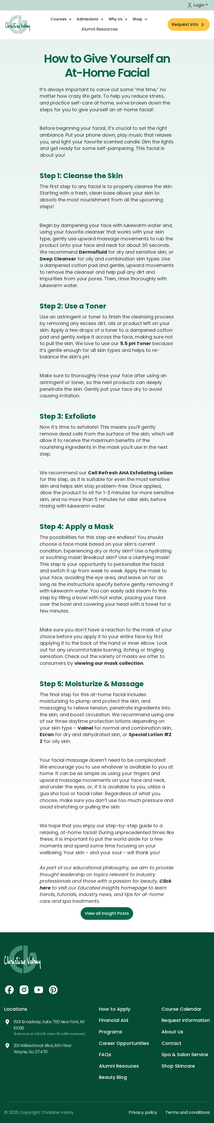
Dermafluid (93, 252)
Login (199, 5)
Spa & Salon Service (185, 1054)
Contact (171, 1043)
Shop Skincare (178, 1066)
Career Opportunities (124, 1043)
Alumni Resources (99, 29)
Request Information (186, 1020)
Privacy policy (143, 1112)
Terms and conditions (187, 1112)
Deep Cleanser (58, 258)
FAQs (105, 1054)
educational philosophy (101, 867)
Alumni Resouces (119, 1066)
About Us (172, 1031)
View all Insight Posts (107, 913)
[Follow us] (9, 990)
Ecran (47, 734)
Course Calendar (181, 1009)
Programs (110, 1031)
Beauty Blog (113, 1077)
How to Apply (114, 1009)
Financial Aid (113, 1020)
